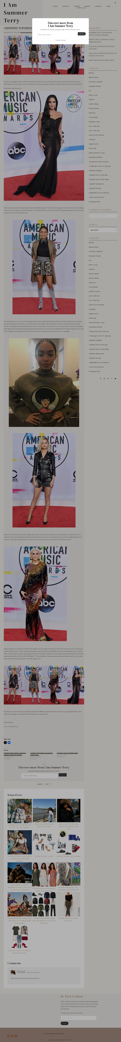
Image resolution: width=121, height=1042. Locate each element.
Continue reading (61, 40)
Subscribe (81, 33)
